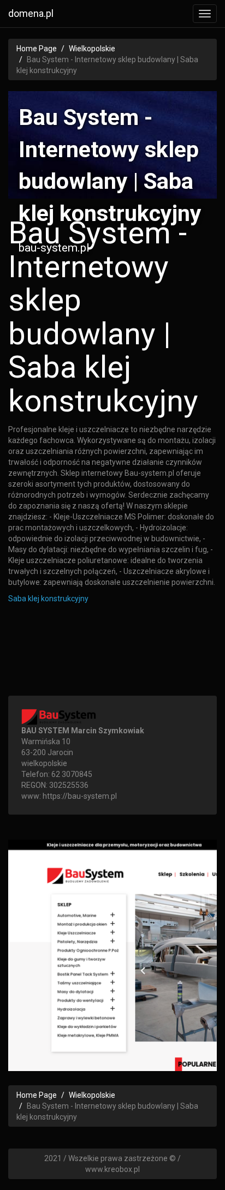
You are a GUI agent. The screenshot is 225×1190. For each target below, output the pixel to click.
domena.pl (31, 13)
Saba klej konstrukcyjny (48, 598)
